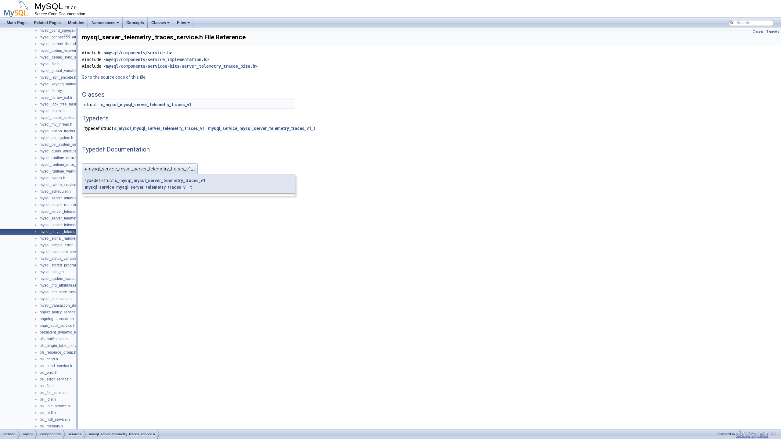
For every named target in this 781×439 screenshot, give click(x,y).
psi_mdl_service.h (55, 419)
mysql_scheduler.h (55, 191)
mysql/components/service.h (138, 52)
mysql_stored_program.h (60, 265)
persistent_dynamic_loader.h (64, 332)
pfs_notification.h (54, 339)
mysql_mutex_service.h (59, 118)
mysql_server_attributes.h (61, 198)
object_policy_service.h (59, 312)
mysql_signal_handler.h (59, 238)
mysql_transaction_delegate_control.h (71, 305)
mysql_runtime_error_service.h (65, 164)
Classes (158, 22)
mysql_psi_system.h (56, 138)
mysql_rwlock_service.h (59, 185)
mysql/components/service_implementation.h (156, 59)
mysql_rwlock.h (52, 178)
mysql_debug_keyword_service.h (67, 50)
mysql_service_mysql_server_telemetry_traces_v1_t (261, 128)
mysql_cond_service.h (58, 30)
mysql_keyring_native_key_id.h (66, 84)
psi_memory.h (51, 426)
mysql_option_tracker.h (59, 131)
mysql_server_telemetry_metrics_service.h (75, 225)
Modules (76, 22)
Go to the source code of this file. (114, 77)
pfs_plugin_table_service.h (62, 346)
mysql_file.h (49, 64)
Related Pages (47, 22)
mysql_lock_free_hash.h (60, 104)
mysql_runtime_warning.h (61, 171)
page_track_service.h (57, 325)
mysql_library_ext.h (56, 97)
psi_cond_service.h (56, 366)
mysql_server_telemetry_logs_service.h (73, 218)
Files (181, 22)
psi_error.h (48, 372)
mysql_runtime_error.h (58, 158)
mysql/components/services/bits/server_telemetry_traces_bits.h (180, 66)
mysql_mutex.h (52, 111)
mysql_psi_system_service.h (63, 144)
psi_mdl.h (48, 413)
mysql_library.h (52, 91)
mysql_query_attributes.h (60, 151)
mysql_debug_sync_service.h (64, 57)
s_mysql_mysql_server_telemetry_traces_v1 (146, 104)
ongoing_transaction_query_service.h (71, 319)
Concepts (135, 22)
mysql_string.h (52, 272)
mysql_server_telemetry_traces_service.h (74, 232)
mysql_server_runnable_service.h (68, 205)
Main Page (17, 22)
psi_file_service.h (54, 393)
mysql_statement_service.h (62, 252)
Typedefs (772, 32)
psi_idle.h (48, 399)
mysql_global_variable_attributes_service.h (76, 71)
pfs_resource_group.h (58, 352)
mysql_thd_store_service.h (62, 292)
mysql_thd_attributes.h (58, 285)
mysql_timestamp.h (56, 299)
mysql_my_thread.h (56, 124)
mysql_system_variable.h (61, 279)
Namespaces (103, 22)
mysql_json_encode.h (58, 77)
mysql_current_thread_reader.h (66, 44)
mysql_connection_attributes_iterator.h (72, 37)
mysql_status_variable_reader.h (66, 258)
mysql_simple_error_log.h (61, 245)
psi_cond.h (49, 359)
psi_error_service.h (56, 379)
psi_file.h (47, 386)
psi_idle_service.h (55, 406)
